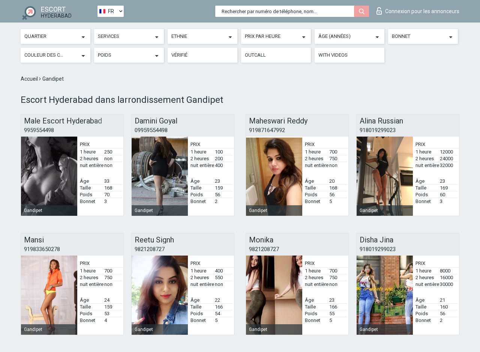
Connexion (422, 11)
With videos (333, 55)
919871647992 (267, 130)
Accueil (30, 79)
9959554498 (39, 130)
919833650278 (42, 249)
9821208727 (150, 249)
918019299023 (378, 130)
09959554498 (151, 130)
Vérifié (179, 55)
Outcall (255, 55)
